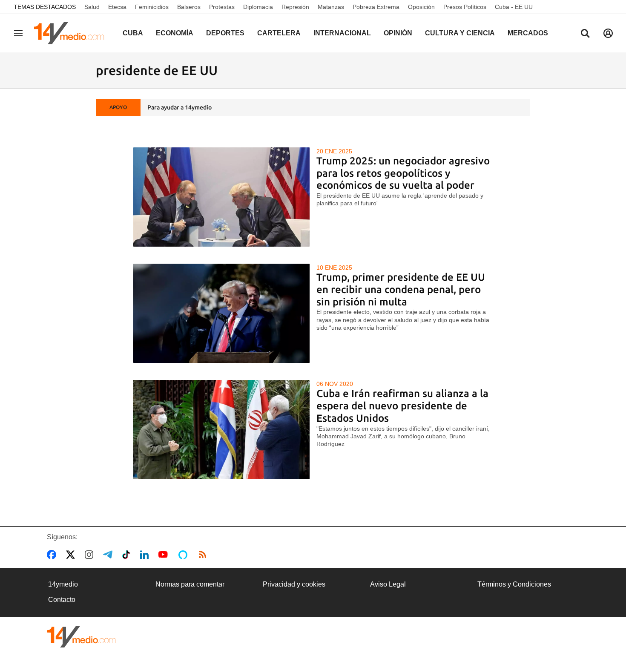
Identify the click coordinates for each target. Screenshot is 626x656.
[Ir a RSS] (204, 555)
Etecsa (117, 6)
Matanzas (331, 6)
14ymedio (63, 584)
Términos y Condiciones (514, 584)
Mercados (528, 33)
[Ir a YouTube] (164, 555)
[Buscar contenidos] (585, 34)
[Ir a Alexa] (184, 555)
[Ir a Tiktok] (128, 555)
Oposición (421, 6)
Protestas (222, 6)
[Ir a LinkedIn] (146, 555)
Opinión (398, 33)
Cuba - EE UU (514, 6)
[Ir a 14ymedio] (72, 33)
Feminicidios (152, 6)
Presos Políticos (464, 6)
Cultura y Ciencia (460, 33)
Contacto (61, 599)
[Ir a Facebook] (53, 555)
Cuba (133, 33)
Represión (295, 6)
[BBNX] (81, 636)
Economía (174, 33)
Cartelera (279, 33)
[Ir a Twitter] (72, 555)
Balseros (189, 6)
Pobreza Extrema (376, 6)
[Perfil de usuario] (608, 33)
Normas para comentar (189, 584)
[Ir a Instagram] (91, 555)
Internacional (342, 33)
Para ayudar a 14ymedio (179, 107)
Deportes (225, 33)
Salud (92, 6)
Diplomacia (258, 6)
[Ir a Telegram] (109, 555)
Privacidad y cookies (294, 584)
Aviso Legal (388, 584)
